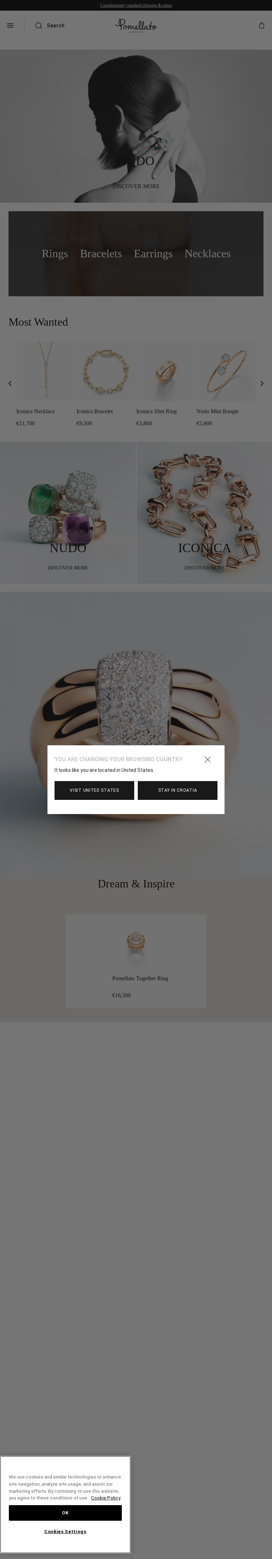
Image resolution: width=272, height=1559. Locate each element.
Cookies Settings (66, 1532)
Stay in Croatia (177, 790)
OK (65, 1513)
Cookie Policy (55, 1498)
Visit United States (94, 790)
